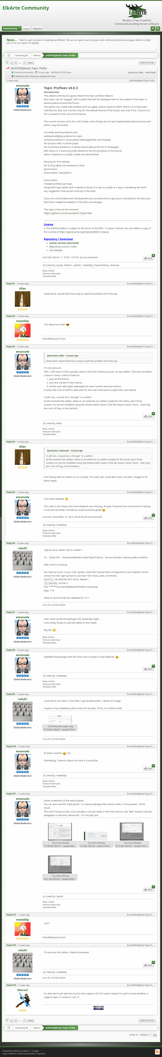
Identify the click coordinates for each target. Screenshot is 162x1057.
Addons (36, 55)
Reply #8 (10, 649)
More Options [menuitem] (147, 62)
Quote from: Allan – (62, 355)
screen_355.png (61, 875)
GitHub (35, 42)
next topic (151, 72)
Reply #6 (10, 543)
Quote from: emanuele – (65, 450)
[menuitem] (158, 28)
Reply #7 (10, 612)
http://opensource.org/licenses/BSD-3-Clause (84, 231)
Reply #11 (11, 793)
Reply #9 (10, 694)
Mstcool (22, 990)
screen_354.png (133, 842)
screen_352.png (61, 842)
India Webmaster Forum (54, 338)
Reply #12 (11, 914)
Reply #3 (10, 346)
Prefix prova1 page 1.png (61, 726)
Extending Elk (21, 55)
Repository (55, 246)
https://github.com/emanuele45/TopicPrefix (68, 213)
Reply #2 (10, 316)
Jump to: (134, 1034)
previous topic (135, 72)
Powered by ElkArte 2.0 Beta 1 (16, 1050)
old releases (55, 250)
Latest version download (64, 242)
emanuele (22, 85)
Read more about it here (20, 49)
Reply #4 (10, 441)
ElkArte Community (26, 8)
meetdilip (22, 321)
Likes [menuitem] (150, 257)
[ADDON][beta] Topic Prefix (60, 55)
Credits (35, 1050)
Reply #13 (11, 945)
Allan (22, 288)
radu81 (22, 548)
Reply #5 (10, 492)
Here (56, 49)
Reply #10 (11, 746)
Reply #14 (11, 985)
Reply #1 (10, 283)
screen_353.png (97, 842)
